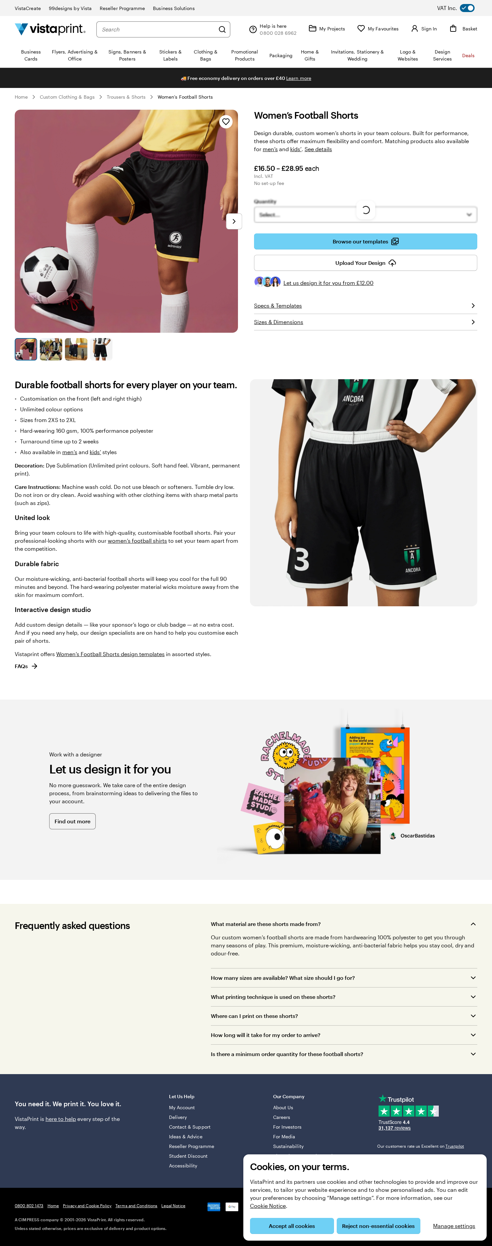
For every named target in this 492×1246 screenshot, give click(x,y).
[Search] (222, 29)
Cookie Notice (268, 1206)
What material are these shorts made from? (266, 924)
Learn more (298, 78)
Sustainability (288, 1146)
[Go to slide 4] (101, 349)
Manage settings (454, 1226)
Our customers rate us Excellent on (420, 1146)
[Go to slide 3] (76, 349)
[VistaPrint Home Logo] (50, 29)
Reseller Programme (122, 8)
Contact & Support (190, 1127)
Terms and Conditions (136, 1205)
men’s (270, 149)
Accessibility (183, 1165)
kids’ (296, 149)
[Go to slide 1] (26, 349)
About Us (283, 1107)
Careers (282, 1117)
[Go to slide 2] (51, 349)
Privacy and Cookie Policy (87, 1205)
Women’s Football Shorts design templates (110, 654)
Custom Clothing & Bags (67, 97)
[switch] (461, 8)
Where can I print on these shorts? (254, 1016)
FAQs (21, 666)
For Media (284, 1136)
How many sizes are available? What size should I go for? (283, 977)
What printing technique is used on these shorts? (273, 997)
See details (318, 149)
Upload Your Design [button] (360, 262)
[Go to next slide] (234, 221)
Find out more (72, 821)
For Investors (287, 1127)
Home (21, 97)
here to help (61, 1119)
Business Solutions (173, 8)
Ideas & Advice (185, 1136)
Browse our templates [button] (360, 241)
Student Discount (188, 1156)
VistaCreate (28, 8)
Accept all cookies (292, 1226)
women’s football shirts (137, 540)
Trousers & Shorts (126, 97)
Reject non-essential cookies (378, 1226)
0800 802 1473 (29, 1205)
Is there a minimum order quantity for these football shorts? (287, 1054)
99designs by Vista (70, 8)
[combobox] (158, 29)
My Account (182, 1107)
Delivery (178, 1117)
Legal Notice (173, 1205)
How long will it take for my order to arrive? (265, 1035)
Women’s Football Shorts (185, 97)
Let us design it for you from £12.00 (328, 283)
